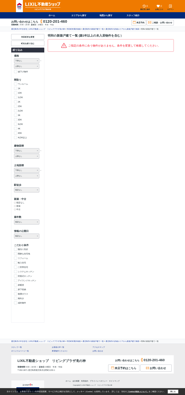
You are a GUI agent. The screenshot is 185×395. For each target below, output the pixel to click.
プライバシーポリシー (98, 381)
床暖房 (21, 285)
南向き (21, 298)
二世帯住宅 (23, 267)
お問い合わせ (97, 351)
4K (19, 128)
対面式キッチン (25, 276)
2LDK (20, 111)
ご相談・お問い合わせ (162, 22)
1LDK (20, 97)
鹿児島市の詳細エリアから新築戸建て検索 (122, 29)
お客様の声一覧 (58, 347)
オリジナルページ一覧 (20, 351)
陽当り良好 (23, 249)
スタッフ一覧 (16, 347)
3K (19, 115)
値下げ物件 (23, 71)
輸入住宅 (22, 262)
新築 (18, 206)
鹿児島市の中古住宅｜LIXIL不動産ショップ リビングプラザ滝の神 (38, 29)
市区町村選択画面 (74, 29)
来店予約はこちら (125, 368)
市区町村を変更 (27, 37)
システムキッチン (26, 271)
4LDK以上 (22, 137)
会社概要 (75, 381)
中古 (18, 209)
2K (19, 102)
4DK (20, 133)
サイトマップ (114, 381)
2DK (20, 106)
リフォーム (23, 258)
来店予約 (140, 22)
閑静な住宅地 (24, 254)
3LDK (20, 124)
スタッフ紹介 (133, 15)
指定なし (20, 202)
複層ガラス (23, 294)
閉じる (173, 392)
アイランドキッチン (27, 280)
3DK (20, 120)
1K (19, 88)
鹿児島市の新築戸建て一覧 (93, 29)
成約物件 (22, 303)
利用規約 (84, 381)
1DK (20, 93)
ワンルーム (23, 84)
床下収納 (22, 289)
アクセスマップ (98, 347)
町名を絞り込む (27, 43)
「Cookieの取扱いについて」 (138, 392)
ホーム (52, 15)
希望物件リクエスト (60, 351)
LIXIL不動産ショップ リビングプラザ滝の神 (51, 361)
